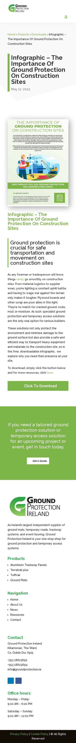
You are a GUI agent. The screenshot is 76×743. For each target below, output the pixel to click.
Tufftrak (15, 575)
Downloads (39, 34)
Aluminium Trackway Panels (28, 564)
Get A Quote (40, 460)
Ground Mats (18, 580)
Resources (17, 614)
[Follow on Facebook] (18, 681)
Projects (23, 34)
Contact (15, 619)
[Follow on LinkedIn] (11, 681)
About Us (16, 604)
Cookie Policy (40, 734)
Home (12, 34)
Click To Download (40, 386)
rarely (20, 279)
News (14, 609)
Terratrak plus (19, 570)
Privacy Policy (19, 734)
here (50, 372)
